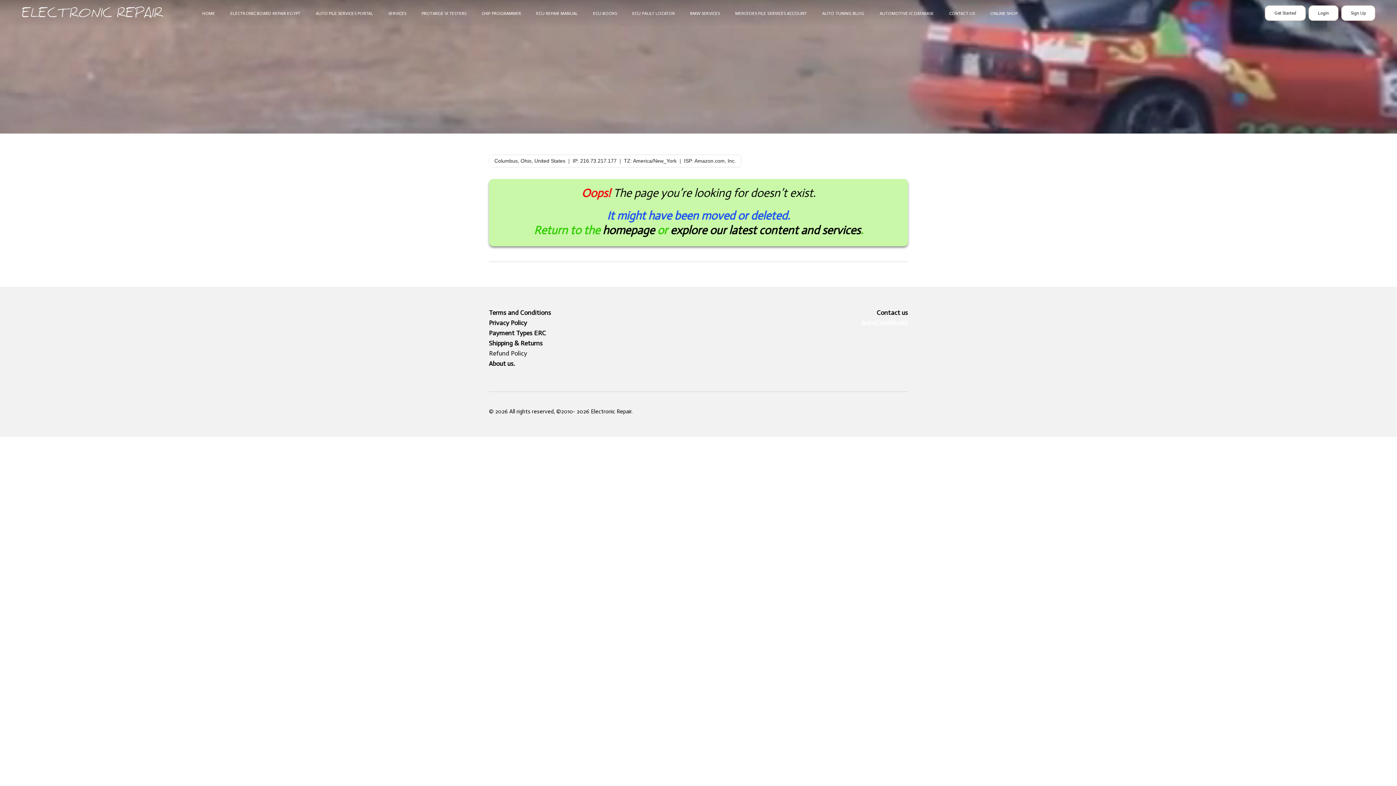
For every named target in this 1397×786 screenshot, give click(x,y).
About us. (502, 364)
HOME (208, 13)
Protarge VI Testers (444, 13)
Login (1323, 13)
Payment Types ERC (517, 333)
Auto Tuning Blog (843, 13)
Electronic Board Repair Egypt (265, 13)
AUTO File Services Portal (344, 13)
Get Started (1285, 13)
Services (397, 13)
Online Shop (1004, 13)
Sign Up (1358, 13)
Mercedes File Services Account (771, 13)
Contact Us (962, 13)
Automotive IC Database (907, 13)
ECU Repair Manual (557, 13)
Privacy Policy (508, 323)
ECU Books (605, 13)
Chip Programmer (501, 13)
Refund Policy (508, 353)
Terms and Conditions (520, 313)
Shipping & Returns (516, 343)
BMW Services (705, 13)
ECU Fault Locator (653, 13)
